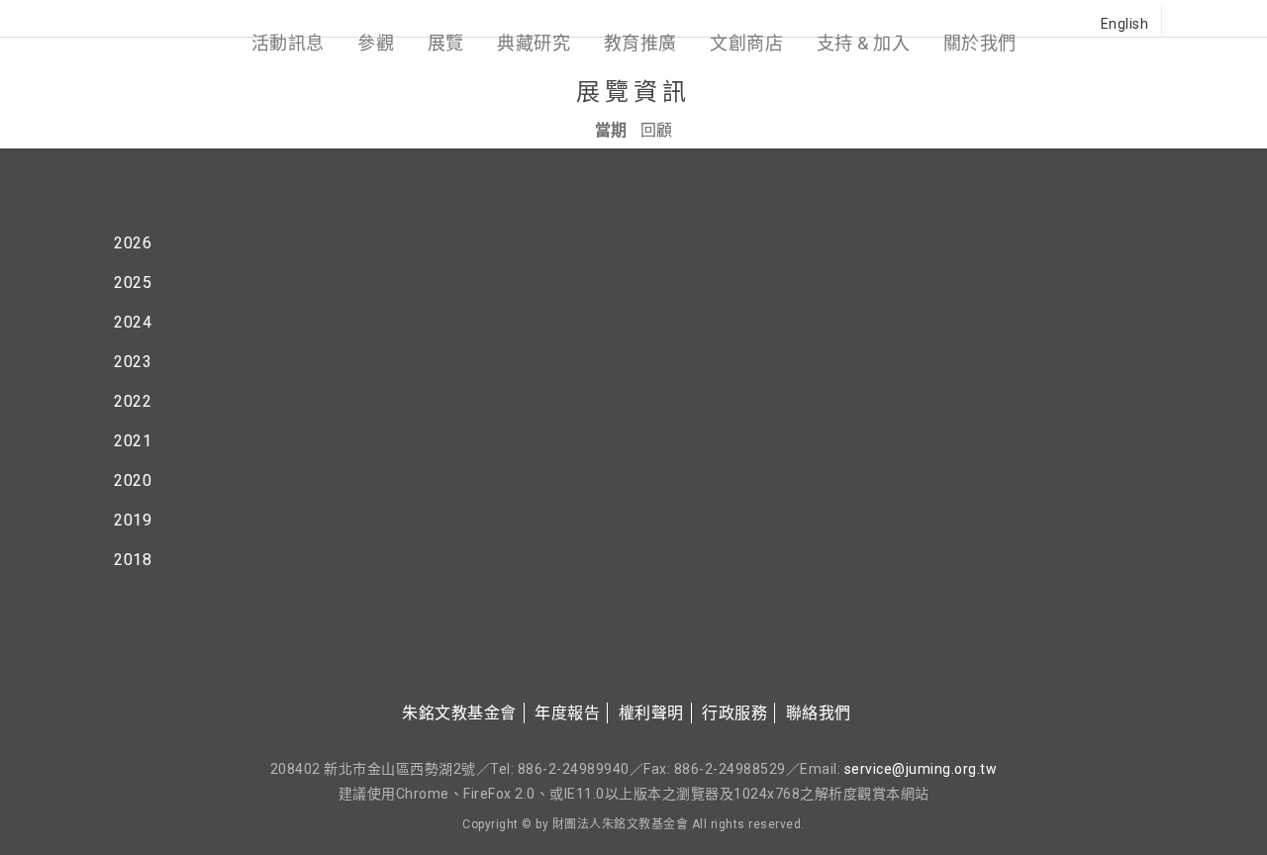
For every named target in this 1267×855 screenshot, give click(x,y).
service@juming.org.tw (921, 769)
